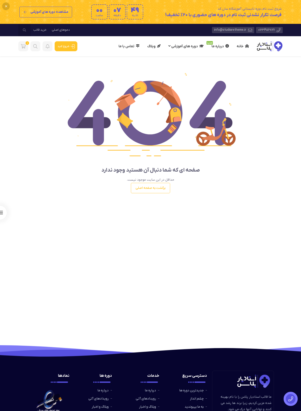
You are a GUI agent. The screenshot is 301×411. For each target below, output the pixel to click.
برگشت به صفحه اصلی (150, 188)
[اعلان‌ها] (47, 46)
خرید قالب (39, 30)
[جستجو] (24, 30)
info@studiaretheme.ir (230, 30)
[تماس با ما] (291, 399)
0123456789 (266, 30)
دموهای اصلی (61, 30)
